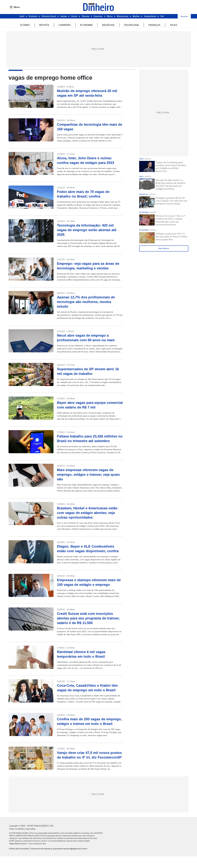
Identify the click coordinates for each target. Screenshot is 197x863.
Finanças (154, 25)
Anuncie (184, 16)
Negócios (108, 25)
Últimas (25, 25)
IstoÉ (22, 16)
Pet (162, 16)
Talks (173, 25)
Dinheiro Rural (49, 16)
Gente (74, 16)
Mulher (136, 16)
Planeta (85, 16)
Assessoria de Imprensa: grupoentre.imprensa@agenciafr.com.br (59, 849)
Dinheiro (33, 16)
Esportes (98, 16)
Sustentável (150, 16)
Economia (86, 25)
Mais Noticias (163, 248)
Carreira (65, 25)
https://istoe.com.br (18, 844)
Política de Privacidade (19, 849)
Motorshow (122, 16)
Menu (110, 16)
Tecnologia (131, 25)
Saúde (63, 16)
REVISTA (44, 25)
